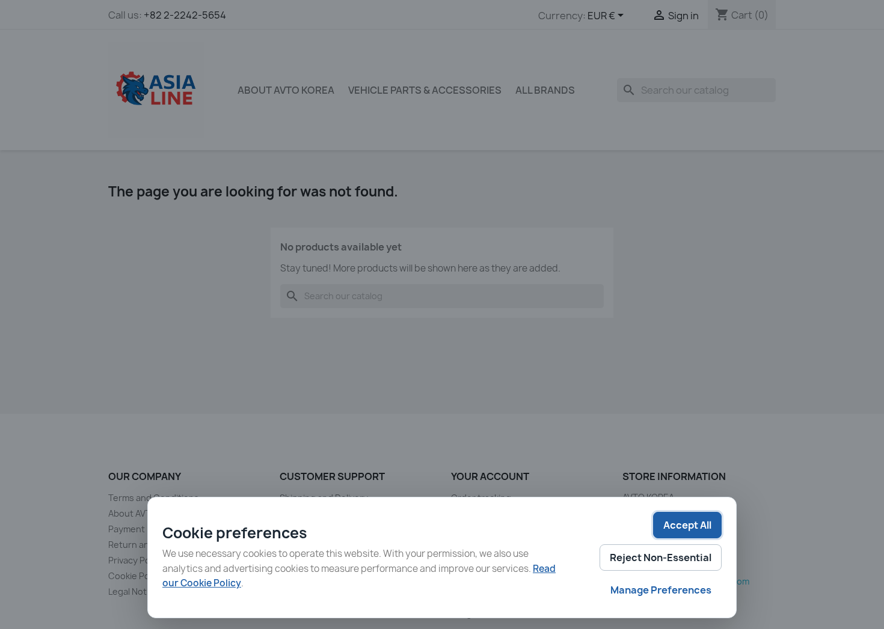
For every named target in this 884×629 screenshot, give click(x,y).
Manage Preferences (660, 590)
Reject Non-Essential (660, 557)
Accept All (687, 525)
